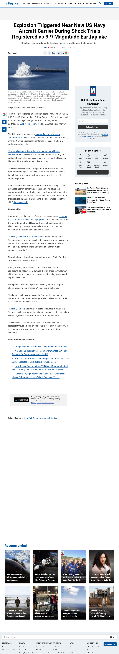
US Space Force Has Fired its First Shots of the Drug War (41, 346)
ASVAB (38, 650)
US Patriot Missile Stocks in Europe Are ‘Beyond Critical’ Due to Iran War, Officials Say (98, 190)
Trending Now (81, 183)
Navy (45, 47)
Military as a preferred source (42, 403)
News (80, 3)
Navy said (16, 309)
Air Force (73, 653)
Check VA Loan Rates (9, 650)
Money (46, 3)
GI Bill (55, 650)
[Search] (100, 3)
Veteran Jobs (91, 650)
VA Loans (5, 647)
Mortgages (36, 3)
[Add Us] (4, 114)
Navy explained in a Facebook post (28, 236)
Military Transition (92, 653)
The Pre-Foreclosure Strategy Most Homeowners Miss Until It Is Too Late (99, 209)
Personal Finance (25, 650)
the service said (20, 202)
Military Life (90, 3)
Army (71, 647)
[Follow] (4, 122)
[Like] (4, 129)
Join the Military (58, 3)
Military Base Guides (93, 647)
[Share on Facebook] (45, 53)
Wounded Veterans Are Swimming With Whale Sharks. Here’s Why (98, 200)
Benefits (71, 3)
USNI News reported (29, 124)
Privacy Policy (88, 137)
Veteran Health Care (59, 653)
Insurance (26, 3)
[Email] (53, 53)
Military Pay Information (27, 653)
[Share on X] (49, 53)
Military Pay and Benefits (61, 647)
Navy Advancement (42, 653)
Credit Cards (23, 647)
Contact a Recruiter (42, 647)
